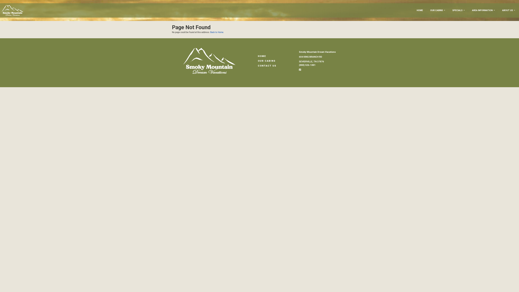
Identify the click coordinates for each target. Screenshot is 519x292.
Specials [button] (457, 10)
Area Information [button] (482, 10)
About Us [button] (507, 10)
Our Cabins (267, 60)
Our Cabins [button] (436, 10)
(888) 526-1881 (307, 65)
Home (420, 10)
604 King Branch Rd (310, 56)
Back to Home (216, 32)
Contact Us (267, 65)
